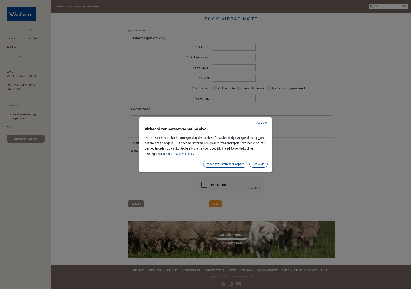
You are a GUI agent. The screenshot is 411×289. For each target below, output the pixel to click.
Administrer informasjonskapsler (225, 164)
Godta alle (258, 164)
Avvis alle (261, 122)
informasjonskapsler (180, 154)
